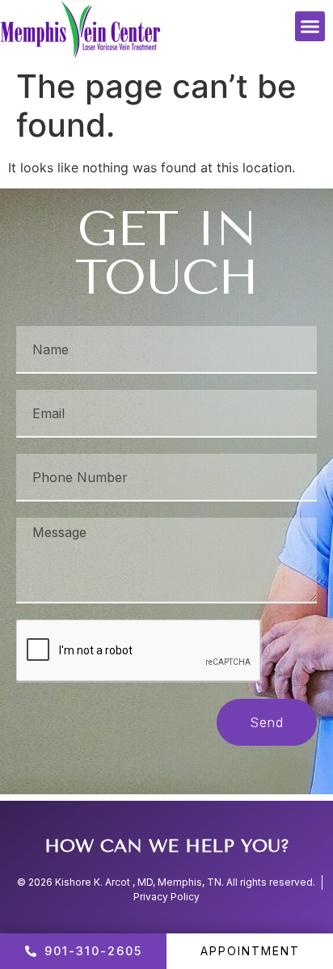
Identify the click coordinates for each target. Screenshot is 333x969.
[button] (310, 26)
